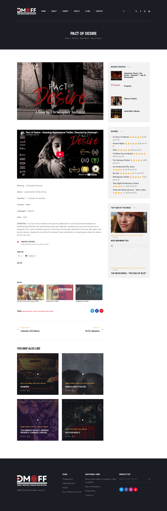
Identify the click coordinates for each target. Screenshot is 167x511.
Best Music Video (116, 268)
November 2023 (43, 311)
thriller (51, 311)
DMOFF (20, 490)
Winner (65, 488)
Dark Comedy (115, 235)
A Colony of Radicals (121, 137)
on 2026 (67, 436)
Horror (72, 383)
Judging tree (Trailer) (82, 301)
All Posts (75, 38)
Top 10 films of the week (135, 235)
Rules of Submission (92, 487)
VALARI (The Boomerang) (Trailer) (28, 301)
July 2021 (34, 427)
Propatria (127, 86)
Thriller (43, 383)
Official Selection (68, 483)
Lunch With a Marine (132, 111)
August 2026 (69, 429)
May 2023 (123, 235)
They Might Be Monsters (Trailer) (126, 183)
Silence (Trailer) (130, 99)
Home (67, 38)
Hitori (115, 150)
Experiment (84, 38)
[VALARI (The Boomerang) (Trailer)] (30, 292)
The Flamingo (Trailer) (121, 160)
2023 (115, 237)
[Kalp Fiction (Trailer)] (59, 292)
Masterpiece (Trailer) (121, 177)
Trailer (92, 383)
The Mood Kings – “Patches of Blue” (128, 273)
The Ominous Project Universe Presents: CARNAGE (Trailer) (34, 431)
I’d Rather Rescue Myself (123, 154)
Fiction (35, 311)
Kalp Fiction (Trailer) (52, 301)
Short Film (35, 383)
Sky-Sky (116, 173)
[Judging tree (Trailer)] (89, 292)
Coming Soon (67, 479)
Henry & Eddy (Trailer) (75, 387)
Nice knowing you (119, 241)
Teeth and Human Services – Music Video (129, 190)
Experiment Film (27, 311)
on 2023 (22, 390)
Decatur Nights (72, 433)
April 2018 (23, 383)
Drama (30, 383)
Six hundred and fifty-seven (124, 167)
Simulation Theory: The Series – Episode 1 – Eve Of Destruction (135, 75)
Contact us (89, 495)
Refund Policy (90, 491)
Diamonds (24, 387)
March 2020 (79, 383)
